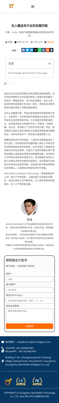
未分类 (50, 42)
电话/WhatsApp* (14, 295)
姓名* (9, 274)
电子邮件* (11, 284)
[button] (32, 6)
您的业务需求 (12, 306)
